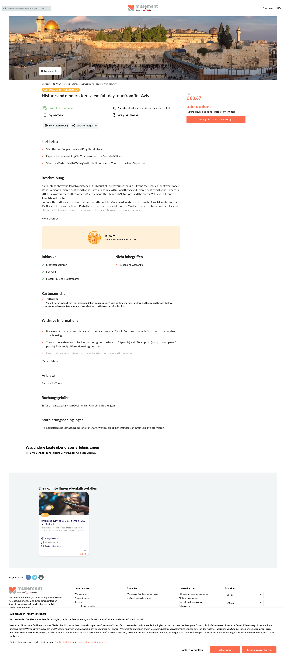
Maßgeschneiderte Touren (139, 598)
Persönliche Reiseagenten (190, 602)
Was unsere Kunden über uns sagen (143, 594)
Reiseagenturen (186, 606)
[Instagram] (41, 577)
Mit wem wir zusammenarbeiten (194, 594)
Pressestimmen (81, 598)
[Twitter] (34, 577)
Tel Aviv (56, 83)
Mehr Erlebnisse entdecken (118, 239)
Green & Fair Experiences (86, 606)
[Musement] (143, 8)
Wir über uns (80, 594)
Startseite (46, 83)
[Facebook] (28, 577)
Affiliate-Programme (188, 598)
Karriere (78, 602)
